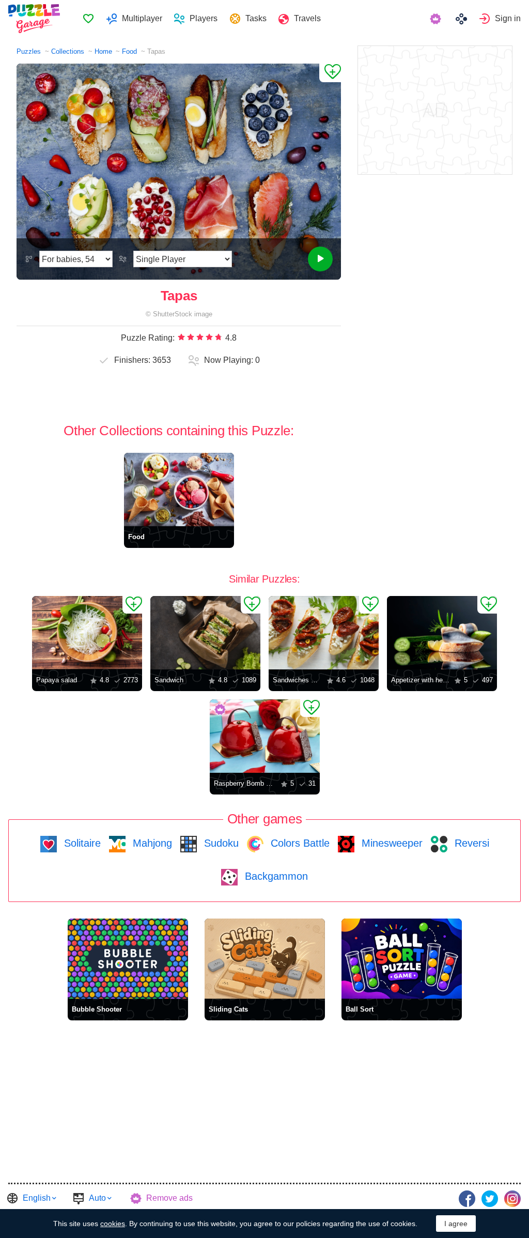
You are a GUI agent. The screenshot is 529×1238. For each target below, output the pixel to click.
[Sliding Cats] (265, 959)
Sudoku (220, 843)
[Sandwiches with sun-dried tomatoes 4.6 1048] (324, 632)
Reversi (470, 843)
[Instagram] (512, 1198)
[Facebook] (467, 1198)
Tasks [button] (256, 18)
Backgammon (275, 876)
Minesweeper (391, 843)
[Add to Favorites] (330, 73)
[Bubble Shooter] (128, 959)
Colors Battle (299, 843)
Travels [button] (307, 18)
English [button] (37, 1198)
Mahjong (151, 843)
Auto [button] (97, 1198)
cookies (112, 1223)
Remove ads (169, 1198)
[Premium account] (436, 18)
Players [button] (203, 18)
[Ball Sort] (401, 959)
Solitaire (81, 843)
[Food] (179, 489)
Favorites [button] (88, 18)
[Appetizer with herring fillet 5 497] (442, 632)
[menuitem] (88, 18)
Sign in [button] (508, 18)
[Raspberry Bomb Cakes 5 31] (265, 736)
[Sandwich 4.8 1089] (205, 632)
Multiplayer (142, 18)
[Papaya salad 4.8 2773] (87, 632)
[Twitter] (489, 1198)
